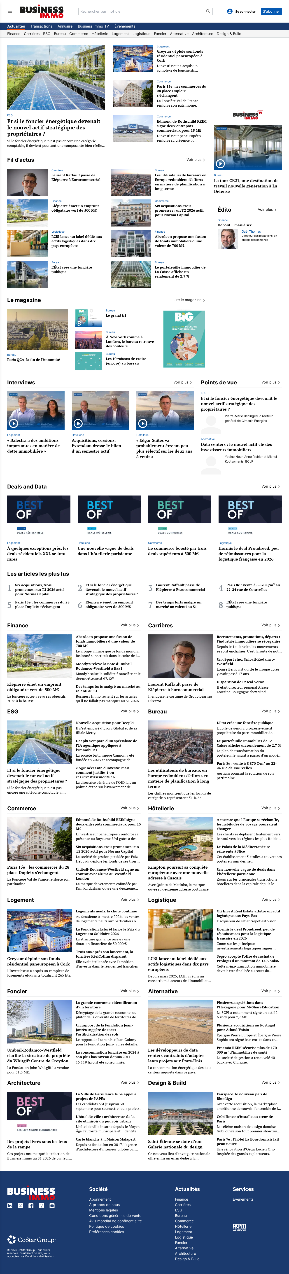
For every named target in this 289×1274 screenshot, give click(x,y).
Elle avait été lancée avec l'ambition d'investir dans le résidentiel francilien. (107, 964)
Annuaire (65, 26)
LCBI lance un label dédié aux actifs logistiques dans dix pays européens (76, 241)
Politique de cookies (106, 1226)
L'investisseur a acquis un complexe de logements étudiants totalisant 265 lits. (180, 70)
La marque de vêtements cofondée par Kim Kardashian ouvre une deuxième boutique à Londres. (106, 888)
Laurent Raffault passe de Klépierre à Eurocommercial (75, 177)
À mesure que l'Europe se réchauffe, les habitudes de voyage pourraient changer (248, 824)
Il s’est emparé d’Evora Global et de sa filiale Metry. (106, 730)
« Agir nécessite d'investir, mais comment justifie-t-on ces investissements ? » (102, 772)
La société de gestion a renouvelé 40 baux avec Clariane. (246, 1060)
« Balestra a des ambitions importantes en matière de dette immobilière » (33, 445)
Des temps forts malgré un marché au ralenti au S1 (178, 604)
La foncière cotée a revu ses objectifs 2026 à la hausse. (36, 698)
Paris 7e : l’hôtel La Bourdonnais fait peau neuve (248, 1141)
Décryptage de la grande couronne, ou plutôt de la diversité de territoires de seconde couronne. (106, 1017)
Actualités (16, 26)
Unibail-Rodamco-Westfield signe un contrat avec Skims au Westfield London (107, 874)
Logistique (141, 33)
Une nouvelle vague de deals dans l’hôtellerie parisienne (106, 550)
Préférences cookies (106, 1232)
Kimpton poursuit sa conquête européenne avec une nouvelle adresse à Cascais (178, 872)
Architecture (202, 33)
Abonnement (100, 1199)
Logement (120, 33)
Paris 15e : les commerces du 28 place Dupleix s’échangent (181, 91)
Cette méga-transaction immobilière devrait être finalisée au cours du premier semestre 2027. (246, 971)
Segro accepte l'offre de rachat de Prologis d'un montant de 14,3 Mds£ (248, 958)
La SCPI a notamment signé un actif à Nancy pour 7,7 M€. (247, 1014)
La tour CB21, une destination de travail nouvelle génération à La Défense (246, 186)
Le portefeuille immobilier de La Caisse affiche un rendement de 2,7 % (180, 272)
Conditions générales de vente (115, 1215)
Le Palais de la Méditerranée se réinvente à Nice (243, 849)
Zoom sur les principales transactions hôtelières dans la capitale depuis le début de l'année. (247, 884)
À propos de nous (104, 1204)
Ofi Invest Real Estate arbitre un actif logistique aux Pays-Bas (248, 913)
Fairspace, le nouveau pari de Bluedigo (242, 1096)
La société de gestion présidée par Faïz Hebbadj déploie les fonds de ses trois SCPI (107, 861)
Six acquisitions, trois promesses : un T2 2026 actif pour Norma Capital (179, 210)
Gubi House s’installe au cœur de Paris (245, 1119)
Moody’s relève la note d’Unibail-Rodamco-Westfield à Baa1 (104, 666)
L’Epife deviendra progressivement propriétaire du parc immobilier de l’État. (244, 733)
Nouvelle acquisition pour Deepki (105, 722)
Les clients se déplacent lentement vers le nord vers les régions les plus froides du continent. (248, 839)
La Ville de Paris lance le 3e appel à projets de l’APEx (106, 1096)
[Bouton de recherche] (208, 11)
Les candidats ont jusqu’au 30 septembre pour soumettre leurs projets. (108, 1106)
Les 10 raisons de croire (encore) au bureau (126, 361)
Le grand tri (116, 315)
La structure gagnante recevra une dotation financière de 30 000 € (103, 941)
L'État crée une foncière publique (71, 269)
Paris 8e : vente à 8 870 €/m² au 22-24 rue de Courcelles (253, 587)
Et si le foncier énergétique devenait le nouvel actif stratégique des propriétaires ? (53, 127)
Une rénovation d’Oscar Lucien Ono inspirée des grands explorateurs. (246, 1151)
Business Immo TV (93, 26)
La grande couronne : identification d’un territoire (106, 1005)
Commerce (78, 33)
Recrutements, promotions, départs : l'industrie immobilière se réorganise (248, 639)
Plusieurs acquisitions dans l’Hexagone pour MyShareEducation (248, 1005)
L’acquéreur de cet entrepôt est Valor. (246, 921)
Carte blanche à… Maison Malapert (106, 1139)
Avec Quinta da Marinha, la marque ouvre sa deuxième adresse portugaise (178, 887)
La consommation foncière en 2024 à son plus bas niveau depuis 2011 (107, 1054)
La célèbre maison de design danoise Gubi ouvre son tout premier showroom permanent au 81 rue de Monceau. (248, 1131)
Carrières (32, 33)
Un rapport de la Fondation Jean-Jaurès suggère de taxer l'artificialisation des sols (104, 1030)
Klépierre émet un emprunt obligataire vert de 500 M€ (75, 208)
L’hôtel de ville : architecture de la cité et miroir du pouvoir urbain (105, 1119)
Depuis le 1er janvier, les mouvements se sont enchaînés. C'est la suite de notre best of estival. (249, 651)
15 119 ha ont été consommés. (100, 1062)
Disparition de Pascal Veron (240, 681)
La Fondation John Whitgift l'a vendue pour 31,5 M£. (38, 1070)
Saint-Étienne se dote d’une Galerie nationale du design (175, 1144)
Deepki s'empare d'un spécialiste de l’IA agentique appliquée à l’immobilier (106, 745)
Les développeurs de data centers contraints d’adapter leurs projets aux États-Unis (176, 1055)
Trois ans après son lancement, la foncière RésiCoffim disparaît (104, 954)
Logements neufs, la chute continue (106, 911)
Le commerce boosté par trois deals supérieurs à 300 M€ (177, 550)
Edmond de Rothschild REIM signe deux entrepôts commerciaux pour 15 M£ (182, 126)
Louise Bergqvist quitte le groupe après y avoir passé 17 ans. (248, 671)
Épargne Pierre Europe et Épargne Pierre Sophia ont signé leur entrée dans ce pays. (249, 1040)
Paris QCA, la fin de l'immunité (33, 359)
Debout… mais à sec (235, 224)
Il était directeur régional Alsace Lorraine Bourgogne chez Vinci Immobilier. (242, 692)
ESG (46, 33)
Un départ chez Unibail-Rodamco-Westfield (246, 661)
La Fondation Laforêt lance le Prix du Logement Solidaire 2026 (108, 931)
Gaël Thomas (251, 231)
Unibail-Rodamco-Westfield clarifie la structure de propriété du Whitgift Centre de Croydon (38, 1055)
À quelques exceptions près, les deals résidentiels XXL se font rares (37, 553)
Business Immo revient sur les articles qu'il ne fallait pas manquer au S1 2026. (108, 698)
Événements (124, 26)
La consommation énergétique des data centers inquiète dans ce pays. (180, 1070)
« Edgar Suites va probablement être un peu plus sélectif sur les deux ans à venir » (164, 448)
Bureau (60, 33)
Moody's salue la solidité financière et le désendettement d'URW (108, 676)
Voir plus (265, 209)
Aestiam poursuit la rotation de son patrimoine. (245, 775)
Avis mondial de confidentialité (115, 1221)
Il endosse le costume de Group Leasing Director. (180, 698)
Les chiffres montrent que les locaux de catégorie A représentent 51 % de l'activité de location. (179, 798)
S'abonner (271, 11)
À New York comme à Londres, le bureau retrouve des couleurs (130, 341)
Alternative (179, 33)
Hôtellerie (100, 33)
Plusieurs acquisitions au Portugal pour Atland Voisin (246, 1027)
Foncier (160, 33)
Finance (13, 33)
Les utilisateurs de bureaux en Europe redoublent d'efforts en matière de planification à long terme (180, 182)
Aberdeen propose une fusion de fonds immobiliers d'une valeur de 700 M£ (180, 241)
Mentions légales (103, 1210)
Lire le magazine (187, 299)
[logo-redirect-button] (42, 11)
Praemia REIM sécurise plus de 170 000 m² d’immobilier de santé (247, 1050)
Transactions (41, 26)
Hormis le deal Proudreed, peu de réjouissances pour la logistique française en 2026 (249, 553)
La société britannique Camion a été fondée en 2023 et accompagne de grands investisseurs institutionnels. (105, 760)
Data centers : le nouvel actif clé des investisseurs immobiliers (236, 447)
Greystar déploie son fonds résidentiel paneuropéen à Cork (180, 56)
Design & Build (229, 33)
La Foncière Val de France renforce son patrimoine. (177, 103)
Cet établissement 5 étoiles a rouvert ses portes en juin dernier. (249, 859)
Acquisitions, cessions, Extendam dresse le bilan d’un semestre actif (96, 445)
